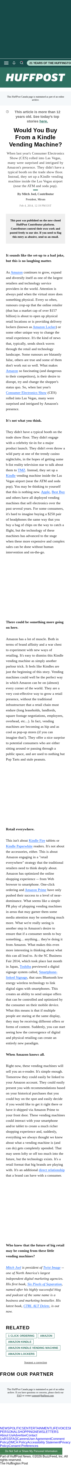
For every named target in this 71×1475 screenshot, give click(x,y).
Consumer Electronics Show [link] (26, 393)
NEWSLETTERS (46, 1431)
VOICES (64, 1428)
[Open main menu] (6, 63)
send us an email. (48, 236)
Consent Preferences (23, 1445)
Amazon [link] (17, 272)
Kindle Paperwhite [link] (19, 846)
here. (43, 121)
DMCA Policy (18, 1442)
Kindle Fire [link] (37, 840)
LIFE (54, 1428)
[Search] (21, 63)
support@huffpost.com (43, 1395)
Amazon (12, 371)
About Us (6, 1435)
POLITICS (17, 1428)
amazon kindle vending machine (33, 1347)
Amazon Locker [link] (44, 327)
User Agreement (39, 1438)
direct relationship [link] (52, 1170)
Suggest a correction (35, 1362)
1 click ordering (21, 1335)
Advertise (19, 1435)
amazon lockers (21, 1353)
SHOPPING (26, 1431)
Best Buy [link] (58, 492)
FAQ (19, 1395)
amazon (46, 1335)
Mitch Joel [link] (13, 1267)
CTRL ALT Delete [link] (36, 1306)
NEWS (5, 1428)
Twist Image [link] (52, 1267)
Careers (22, 1438)
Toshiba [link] (25, 966)
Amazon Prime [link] (35, 890)
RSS (7, 1438)
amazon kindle (19, 1341)
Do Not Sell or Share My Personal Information (31, 1451)
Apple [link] (45, 492)
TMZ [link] (21, 470)
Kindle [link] (11, 475)
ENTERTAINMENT (37, 1428)
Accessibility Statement (43, 1442)
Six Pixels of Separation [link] (44, 1284)
